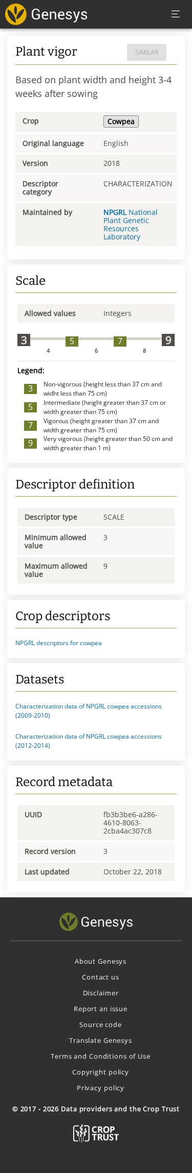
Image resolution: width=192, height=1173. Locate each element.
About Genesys (100, 961)
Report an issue (100, 1008)
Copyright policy (100, 1072)
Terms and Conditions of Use (101, 1056)
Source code (100, 1024)
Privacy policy (100, 1087)
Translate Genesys (100, 1040)
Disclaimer (101, 992)
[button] (96, 643)
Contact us (100, 977)
